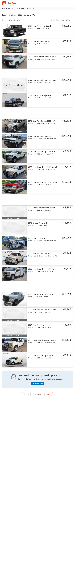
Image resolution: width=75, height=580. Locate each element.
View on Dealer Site (13, 218)
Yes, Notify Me (37, 383)
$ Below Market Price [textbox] (63, 20)
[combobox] (64, 20)
